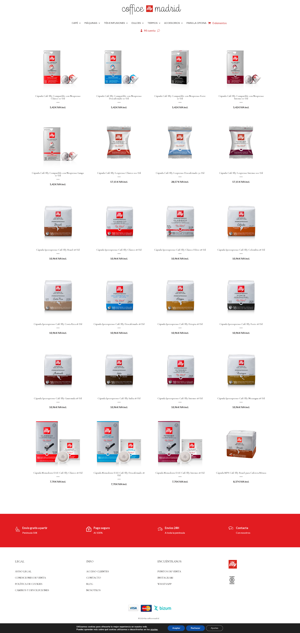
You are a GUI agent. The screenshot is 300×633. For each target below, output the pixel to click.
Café (75, 23)
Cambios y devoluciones (32, 590)
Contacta (242, 528)
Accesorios (172, 23)
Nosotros (93, 590)
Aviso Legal (23, 571)
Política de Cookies (28, 584)
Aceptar (176, 628)
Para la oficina (196, 23)
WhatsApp (165, 584)
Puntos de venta (169, 571)
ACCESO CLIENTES (97, 571)
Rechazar (195, 628)
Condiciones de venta (30, 577)
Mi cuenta (149, 30)
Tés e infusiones (114, 23)
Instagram (165, 577)
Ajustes (214, 628)
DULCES (136, 23)
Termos (153, 23)
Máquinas (91, 23)
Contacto (93, 577)
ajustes (154, 629)
